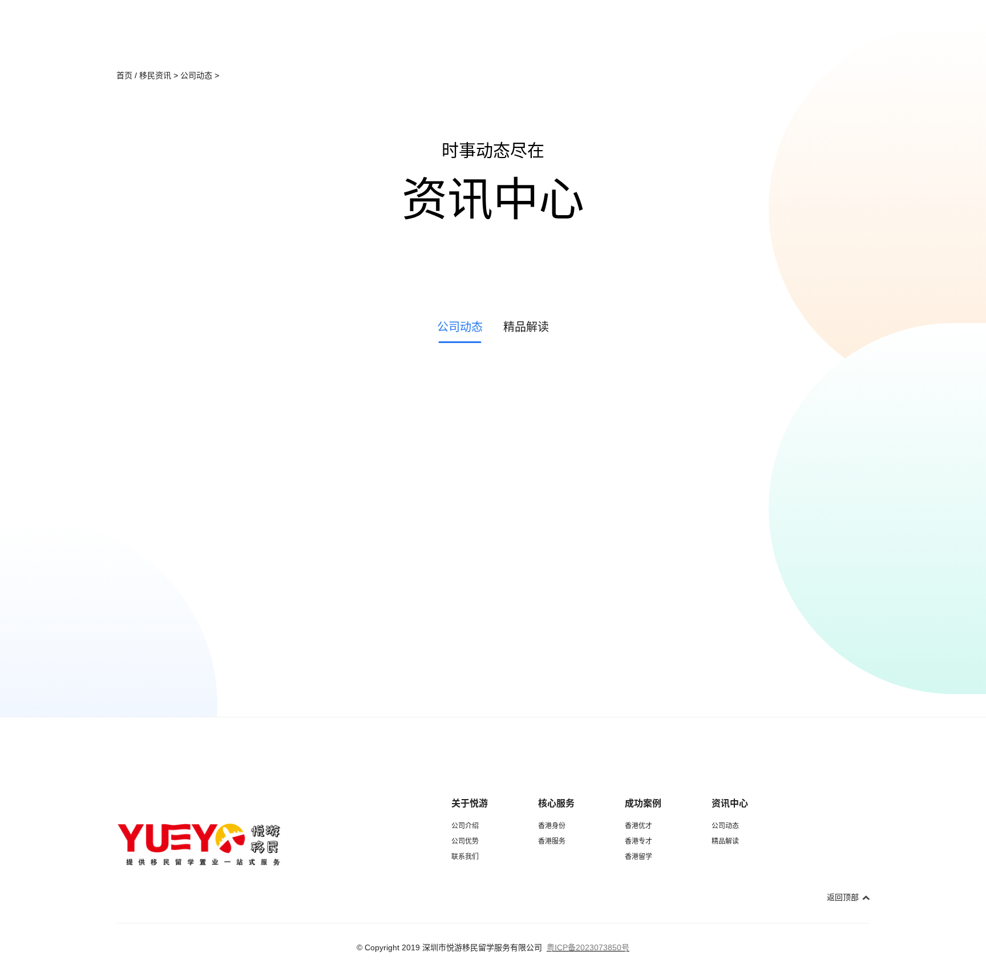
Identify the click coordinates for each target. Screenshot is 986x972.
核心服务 (556, 803)
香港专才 (638, 841)
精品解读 (725, 841)
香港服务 (551, 841)
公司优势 (465, 841)
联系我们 (465, 857)
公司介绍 (465, 826)
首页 (124, 75)
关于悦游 (469, 803)
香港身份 (551, 826)
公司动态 (196, 75)
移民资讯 (155, 75)
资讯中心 (730, 803)
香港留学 (638, 857)
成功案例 (643, 803)
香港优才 (638, 826)
